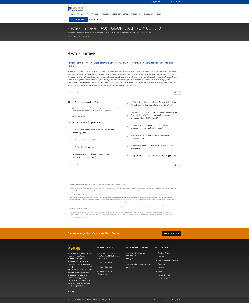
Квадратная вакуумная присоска (163, 214)
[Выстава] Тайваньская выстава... (138, 264)
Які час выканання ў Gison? (84, 140)
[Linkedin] (73, 291)
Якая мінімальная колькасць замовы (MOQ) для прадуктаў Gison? (93, 131)
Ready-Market (176, 300)
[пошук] (151, 2)
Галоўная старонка (79, 14)
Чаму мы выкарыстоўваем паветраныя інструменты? (153, 155)
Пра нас (94, 14)
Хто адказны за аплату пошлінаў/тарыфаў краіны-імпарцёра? (152, 147)
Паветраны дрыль (116, 214)
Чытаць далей (80, 116)
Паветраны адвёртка (127, 214)
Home (75, 36)
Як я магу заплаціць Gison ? (84, 147)
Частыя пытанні (78, 19)
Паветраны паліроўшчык (76, 214)
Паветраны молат (106, 214)
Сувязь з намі (95, 19)
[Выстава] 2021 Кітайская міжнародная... (135, 254)
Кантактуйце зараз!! (172, 233)
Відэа (159, 14)
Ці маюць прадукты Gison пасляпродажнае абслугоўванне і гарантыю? (91, 155)
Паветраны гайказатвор (130, 212)
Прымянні (135, 14)
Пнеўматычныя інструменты (115, 14)
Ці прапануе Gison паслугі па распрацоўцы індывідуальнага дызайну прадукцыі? (149, 126)
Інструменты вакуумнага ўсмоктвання (143, 214)
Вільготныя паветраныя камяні (92, 214)
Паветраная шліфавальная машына (146, 212)
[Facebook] (68, 291)
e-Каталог (148, 14)
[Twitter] (70, 291)
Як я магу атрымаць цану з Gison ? (87, 102)
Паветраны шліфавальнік (163, 212)
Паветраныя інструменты (100, 212)
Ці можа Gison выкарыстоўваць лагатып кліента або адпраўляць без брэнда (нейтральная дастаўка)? (153, 103)
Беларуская (177, 2)
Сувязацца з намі (81, 217)
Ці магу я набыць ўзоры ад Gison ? (87, 122)
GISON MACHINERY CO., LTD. (91, 300)
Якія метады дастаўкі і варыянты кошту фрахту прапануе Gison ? (151, 136)
